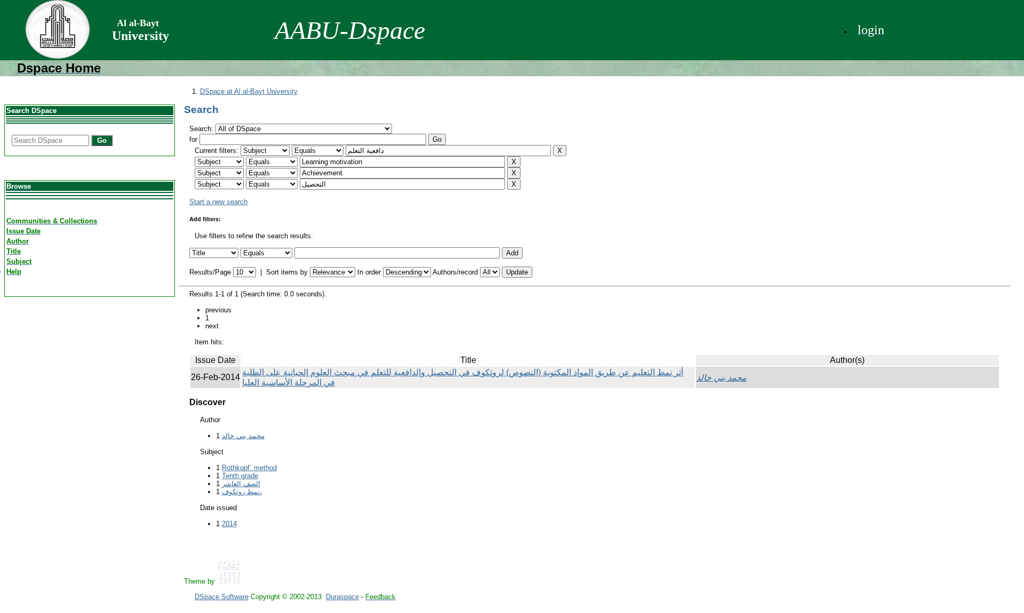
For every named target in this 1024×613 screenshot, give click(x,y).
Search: (202, 129)
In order (369, 272)
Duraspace (342, 597)
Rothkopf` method (249, 468)
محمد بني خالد (722, 377)
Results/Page (210, 272)
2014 (229, 524)
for (193, 139)
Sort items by (287, 272)
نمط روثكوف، (242, 492)
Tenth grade (240, 476)
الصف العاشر (241, 484)
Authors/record (455, 272)
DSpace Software (222, 597)
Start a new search (218, 202)
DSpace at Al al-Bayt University (249, 91)
